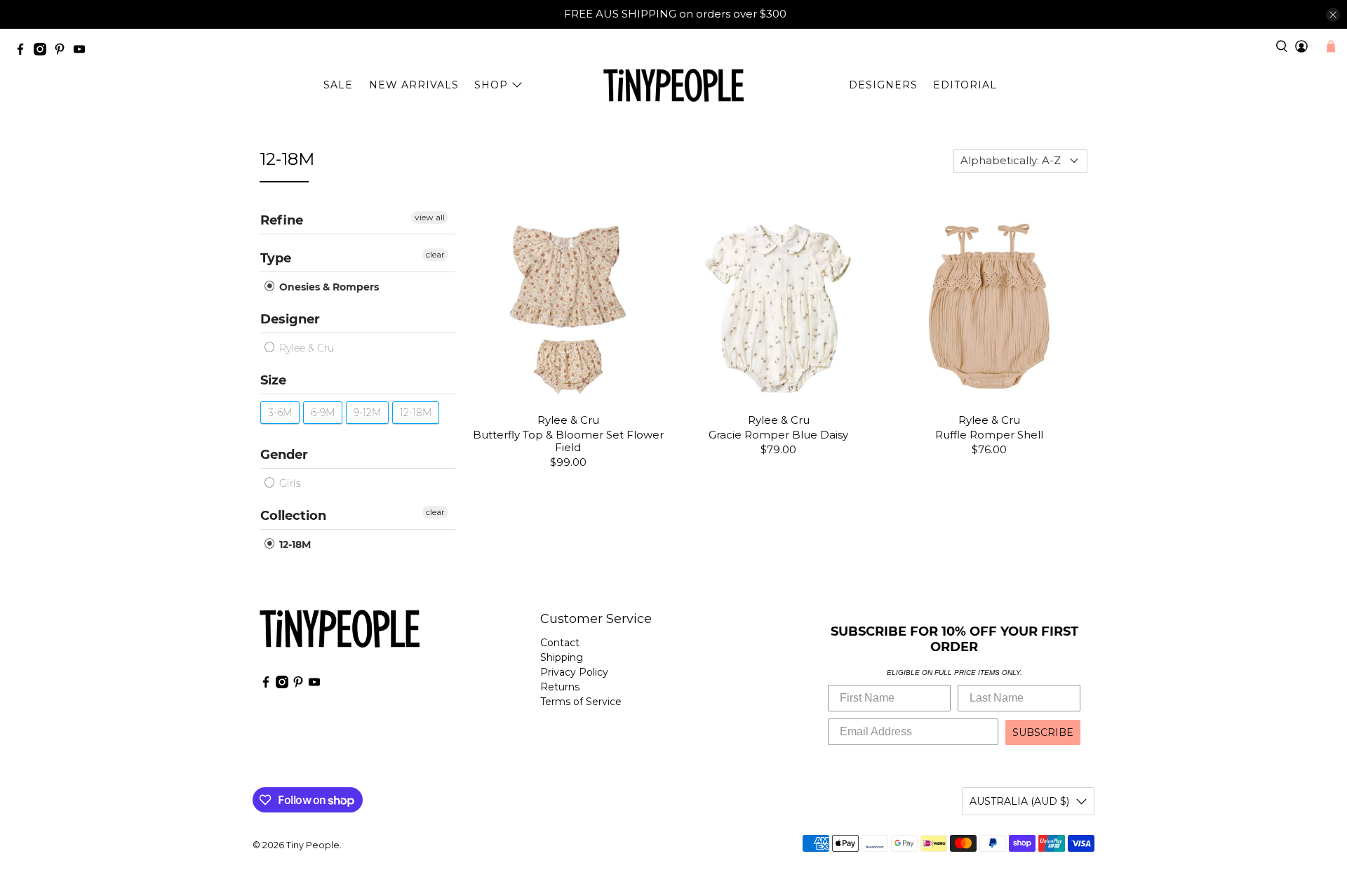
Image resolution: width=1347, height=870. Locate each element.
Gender (284, 454)
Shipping (561, 657)
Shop (491, 85)
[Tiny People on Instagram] (43, 51)
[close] (1333, 15)
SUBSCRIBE (1042, 732)
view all (430, 217)
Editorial (965, 85)
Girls (288, 483)
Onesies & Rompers (327, 287)
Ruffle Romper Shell (989, 434)
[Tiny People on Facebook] (24, 51)
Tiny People (313, 845)
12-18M (415, 412)
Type (275, 258)
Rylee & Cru (305, 348)
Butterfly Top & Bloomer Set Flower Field (568, 441)
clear (435, 254)
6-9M (323, 412)
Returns (559, 687)
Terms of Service (581, 701)
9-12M (367, 412)
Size (273, 380)
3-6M (280, 412)
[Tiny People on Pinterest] (63, 51)
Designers (883, 85)
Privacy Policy (574, 672)
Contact (559, 642)
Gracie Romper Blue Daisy (778, 434)
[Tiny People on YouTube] (83, 51)
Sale (338, 85)
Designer (290, 319)
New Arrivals (414, 85)
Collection (293, 515)
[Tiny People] (673, 85)
